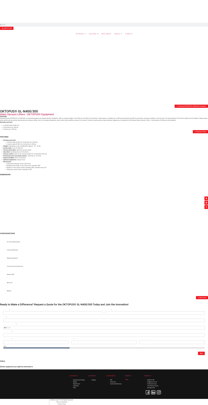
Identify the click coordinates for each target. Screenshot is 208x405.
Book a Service (106, 34)
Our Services (80, 34)
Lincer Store (92, 34)
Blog (126, 379)
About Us (117, 34)
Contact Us (128, 34)
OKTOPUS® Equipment (40, 114)
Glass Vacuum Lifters (12, 114)
